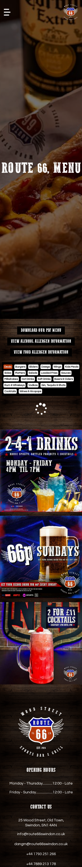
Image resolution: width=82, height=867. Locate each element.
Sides (7, 373)
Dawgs (45, 366)
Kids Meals (71, 366)
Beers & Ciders (63, 379)
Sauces (66, 373)
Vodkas (33, 385)
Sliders (33, 366)
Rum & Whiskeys (14, 385)
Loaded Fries (49, 373)
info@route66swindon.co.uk (41, 834)
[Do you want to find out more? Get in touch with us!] (41, 470)
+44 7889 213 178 (41, 864)
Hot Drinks (28, 379)
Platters (20, 373)
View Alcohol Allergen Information (41, 341)
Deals (7, 366)
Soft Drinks (44, 379)
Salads (33, 373)
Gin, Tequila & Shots (53, 385)
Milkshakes (11, 379)
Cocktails (10, 391)
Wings (57, 366)
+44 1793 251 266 (41, 854)
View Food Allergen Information (41, 352)
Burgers (20, 366)
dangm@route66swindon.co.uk (41, 844)
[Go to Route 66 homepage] (70, 12)
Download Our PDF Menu (41, 330)
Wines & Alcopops (30, 391)
